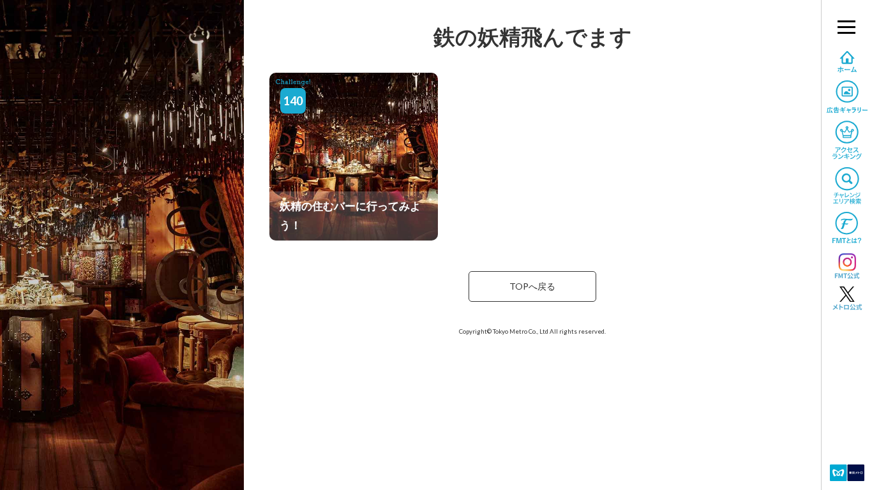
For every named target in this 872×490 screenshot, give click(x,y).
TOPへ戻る (532, 286)
